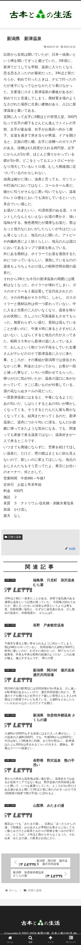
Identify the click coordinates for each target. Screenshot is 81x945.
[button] (72, 579)
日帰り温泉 (14, 537)
